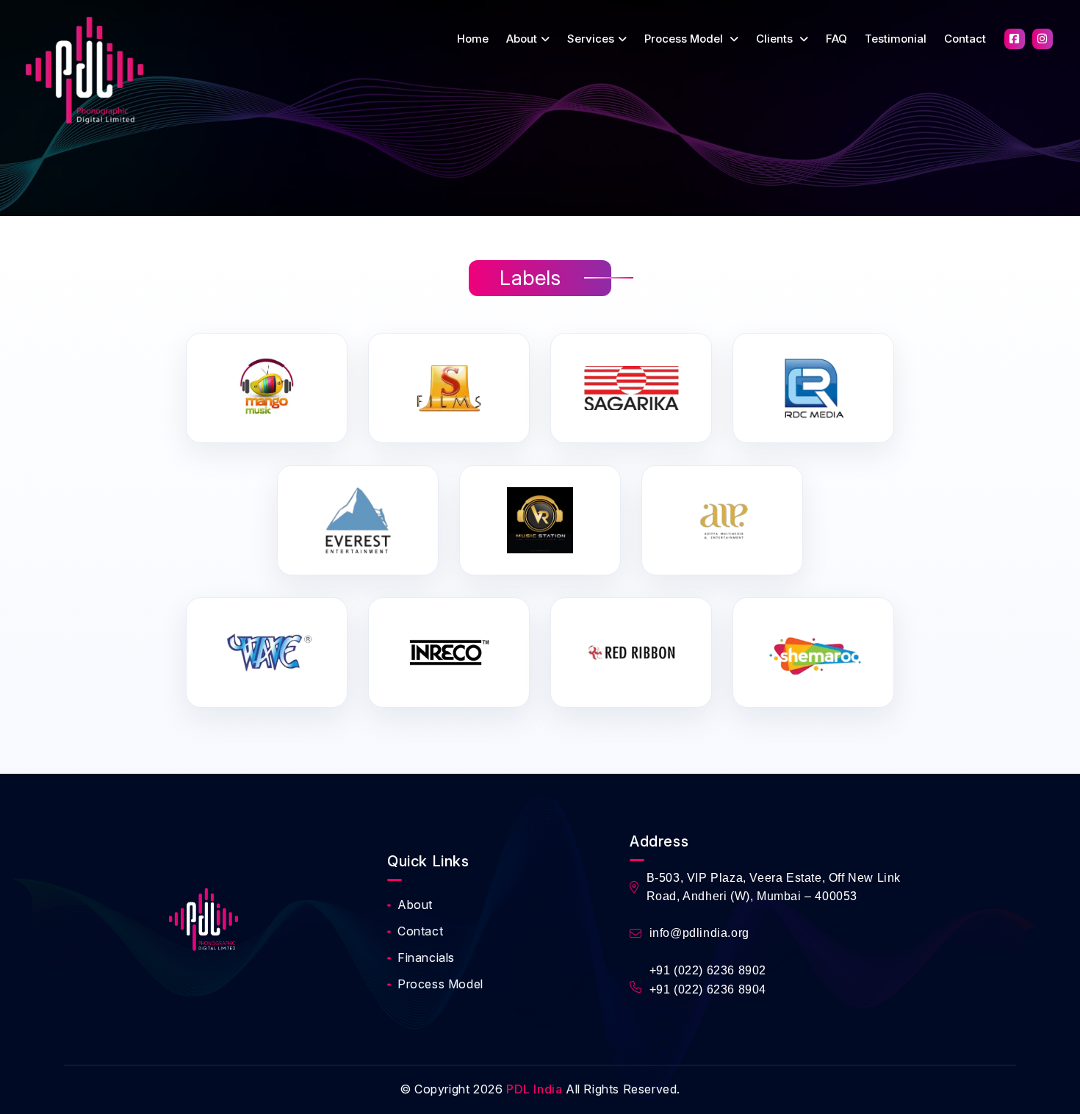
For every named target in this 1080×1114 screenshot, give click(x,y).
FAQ (836, 39)
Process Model (685, 39)
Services (590, 39)
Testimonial (895, 39)
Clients (776, 39)
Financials (426, 957)
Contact (965, 39)
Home (473, 39)
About (521, 39)
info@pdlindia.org (699, 933)
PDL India (534, 1089)
